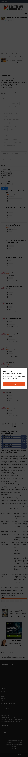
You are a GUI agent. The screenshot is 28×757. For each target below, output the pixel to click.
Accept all (14, 384)
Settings (14, 381)
